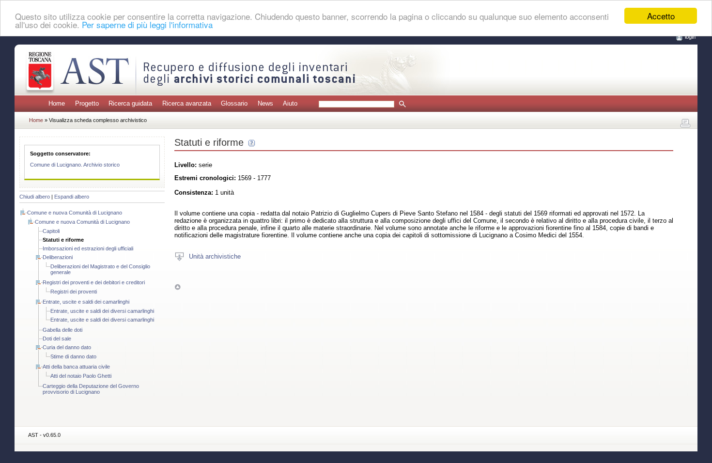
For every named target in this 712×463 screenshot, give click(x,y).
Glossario (234, 103)
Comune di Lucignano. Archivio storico (75, 165)
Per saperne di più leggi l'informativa (147, 24)
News (265, 103)
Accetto (661, 16)
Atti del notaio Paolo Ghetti (80, 376)
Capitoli (51, 231)
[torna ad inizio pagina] (177, 286)
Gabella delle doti (62, 330)
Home (56, 103)
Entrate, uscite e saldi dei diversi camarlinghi (102, 311)
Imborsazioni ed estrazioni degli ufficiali (88, 248)
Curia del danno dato (67, 347)
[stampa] (685, 123)
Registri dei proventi (73, 291)
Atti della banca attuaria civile (76, 367)
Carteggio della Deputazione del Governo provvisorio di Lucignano (91, 389)
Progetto (87, 103)
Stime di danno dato (73, 356)
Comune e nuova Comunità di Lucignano (74, 213)
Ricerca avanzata (186, 103)
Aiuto (290, 103)
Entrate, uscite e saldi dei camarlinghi (86, 302)
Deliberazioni (58, 257)
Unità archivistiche (215, 256)
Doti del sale (57, 338)
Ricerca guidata (130, 103)
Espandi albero (71, 197)
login (690, 37)
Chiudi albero (34, 197)
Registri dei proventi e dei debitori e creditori (94, 282)
